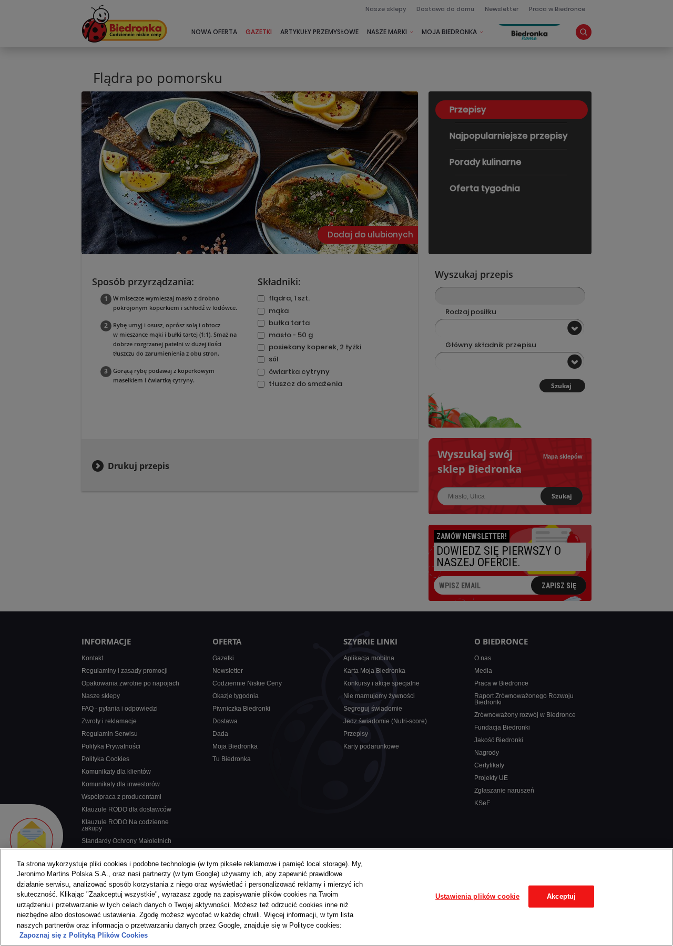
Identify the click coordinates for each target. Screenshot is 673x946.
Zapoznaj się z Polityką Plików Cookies (83, 935)
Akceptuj (561, 896)
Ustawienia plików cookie (477, 896)
